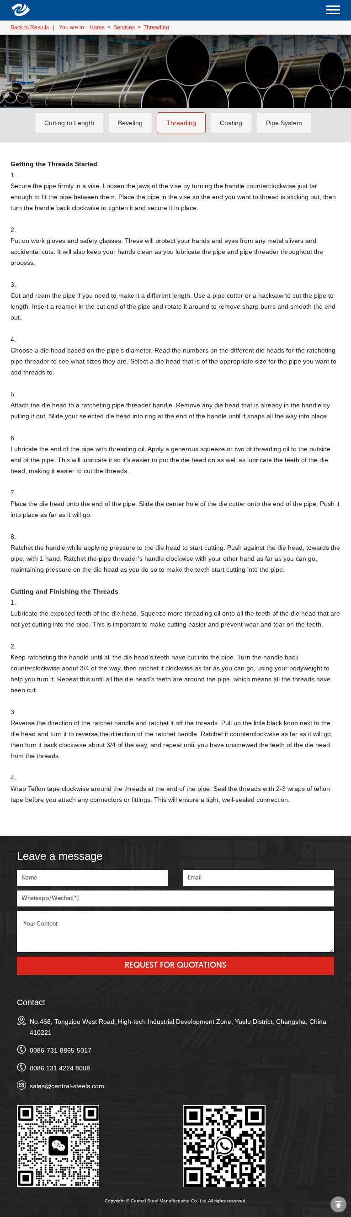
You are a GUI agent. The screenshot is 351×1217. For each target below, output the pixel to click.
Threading (156, 27)
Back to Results (30, 27)
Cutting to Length (69, 122)
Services (124, 27)
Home (97, 27)
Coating (231, 122)
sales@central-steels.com (67, 1086)
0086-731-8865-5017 (60, 1050)
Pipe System (284, 122)
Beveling (130, 122)
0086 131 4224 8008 (60, 1068)
